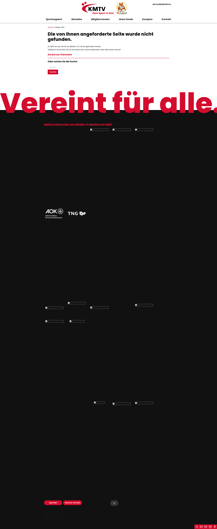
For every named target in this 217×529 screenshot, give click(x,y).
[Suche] (196, 526)
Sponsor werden (72, 502)
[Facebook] (214, 526)
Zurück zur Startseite (60, 54)
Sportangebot (54, 19)
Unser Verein (126, 19)
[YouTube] (201, 526)
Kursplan (147, 19)
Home (50, 27)
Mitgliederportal (162, 4)
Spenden (53, 502)
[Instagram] (210, 526)
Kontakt (166, 19)
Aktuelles (76, 19)
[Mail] (205, 526)
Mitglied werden (100, 19)
